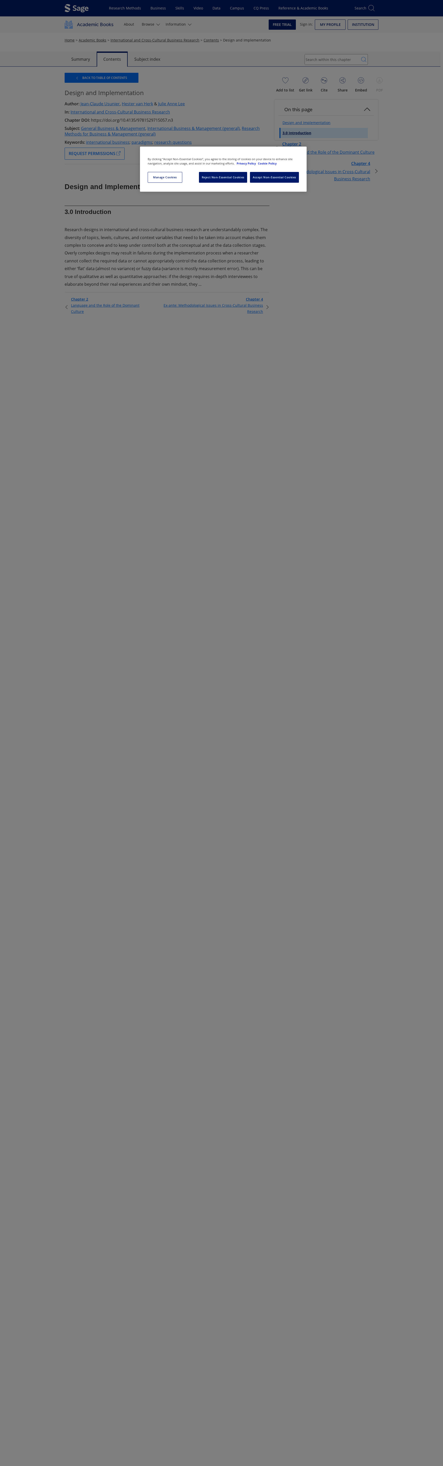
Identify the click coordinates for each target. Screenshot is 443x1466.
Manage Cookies (165, 177)
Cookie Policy (267, 163)
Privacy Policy (247, 163)
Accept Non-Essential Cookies (274, 177)
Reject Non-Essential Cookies (223, 177)
